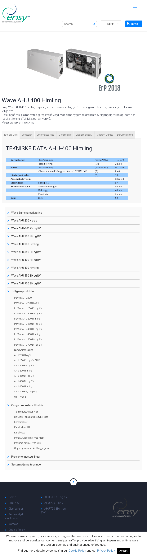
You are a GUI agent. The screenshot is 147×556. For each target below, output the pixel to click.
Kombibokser (20, 422)
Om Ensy (13, 502)
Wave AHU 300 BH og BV (26, 236)
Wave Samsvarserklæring (26, 212)
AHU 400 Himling (23, 386)
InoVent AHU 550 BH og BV (28, 339)
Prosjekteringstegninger (25, 456)
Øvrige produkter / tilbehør (27, 405)
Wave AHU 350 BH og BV (26, 252)
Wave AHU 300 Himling (25, 244)
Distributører (15, 508)
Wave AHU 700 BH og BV (26, 283)
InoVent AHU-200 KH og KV (28, 308)
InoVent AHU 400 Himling (27, 334)
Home (12, 497)
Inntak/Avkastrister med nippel (29, 438)
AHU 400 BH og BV (24, 381)
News (134, 23)
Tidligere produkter (22, 291)
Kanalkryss (19, 432)
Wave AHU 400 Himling (25, 267)
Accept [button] (123, 550)
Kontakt (13, 524)
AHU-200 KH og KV (55, 497)
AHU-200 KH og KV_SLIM (27, 360)
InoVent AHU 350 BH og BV (28, 324)
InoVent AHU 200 (23, 298)
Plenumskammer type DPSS (28, 443)
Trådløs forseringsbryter (26, 411)
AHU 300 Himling (23, 370)
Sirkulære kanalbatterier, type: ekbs (31, 417)
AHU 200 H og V (22, 355)
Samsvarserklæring (23, 350)
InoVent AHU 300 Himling (27, 318)
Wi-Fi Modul (20, 396)
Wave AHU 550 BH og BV (26, 275)
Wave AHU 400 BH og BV (26, 259)
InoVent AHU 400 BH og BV (28, 329)
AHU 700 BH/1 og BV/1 (26, 391)
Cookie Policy (16, 529)
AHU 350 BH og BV (24, 376)
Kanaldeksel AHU (22, 427)
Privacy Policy (106, 550)
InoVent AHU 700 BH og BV (28, 344)
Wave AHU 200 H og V (24, 220)
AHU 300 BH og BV (24, 365)
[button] (111, 24)
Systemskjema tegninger (26, 464)
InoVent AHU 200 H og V (26, 303)
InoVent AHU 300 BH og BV (28, 313)
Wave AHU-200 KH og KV (26, 228)
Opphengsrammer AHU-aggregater (31, 448)
